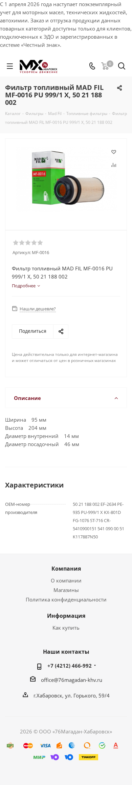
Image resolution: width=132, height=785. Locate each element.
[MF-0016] (67, 181)
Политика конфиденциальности (66, 599)
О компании (66, 580)
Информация (66, 615)
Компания (66, 568)
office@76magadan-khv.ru (71, 679)
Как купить (66, 627)
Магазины (66, 590)
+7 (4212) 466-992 (69, 665)
